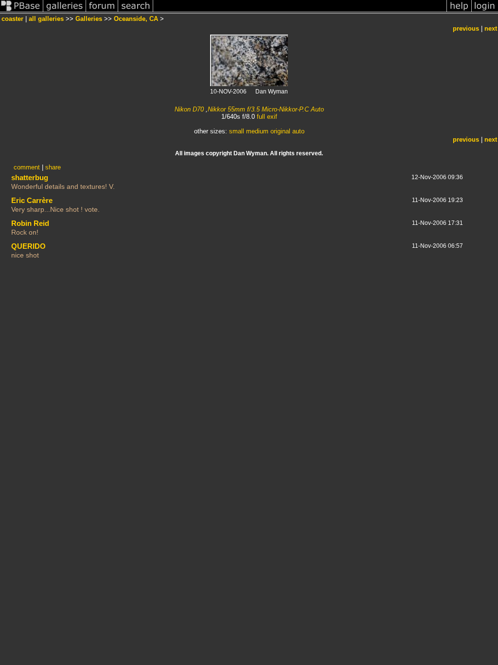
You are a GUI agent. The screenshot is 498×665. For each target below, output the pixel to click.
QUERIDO (28, 246)
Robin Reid (30, 223)
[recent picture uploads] (64, 11)
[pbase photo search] (135, 11)
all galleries (46, 18)
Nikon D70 (189, 109)
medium (257, 131)
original (280, 131)
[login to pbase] (485, 11)
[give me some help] (459, 11)
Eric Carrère (32, 200)
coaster (12, 18)
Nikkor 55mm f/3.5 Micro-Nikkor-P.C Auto (266, 109)
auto (298, 131)
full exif (267, 116)
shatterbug (29, 177)
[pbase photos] (21, 11)
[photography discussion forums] (102, 11)
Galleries (88, 18)
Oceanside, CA (136, 18)
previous (466, 28)
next (490, 28)
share (53, 167)
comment (27, 167)
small (236, 131)
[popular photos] (299, 11)
